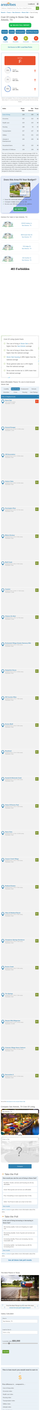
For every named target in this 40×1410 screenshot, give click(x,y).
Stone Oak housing (13, 357)
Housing (24, 392)
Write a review (6, 1209)
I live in (4, 1318)
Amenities (6, 392)
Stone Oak (25, 12)
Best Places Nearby (32, 32)
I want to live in (6, 1329)
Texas (9, 12)
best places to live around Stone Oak (16, 1101)
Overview (4, 32)
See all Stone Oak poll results (20, 1260)
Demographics (20, 32)
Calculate (5, 1351)
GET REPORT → (20, 209)
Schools (34, 389)
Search (3, 12)
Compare (20, 1166)
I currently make (11, 1341)
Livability (30, 4)
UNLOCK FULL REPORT (21, 25)
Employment (24, 389)
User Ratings (34, 392)
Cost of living (6, 114)
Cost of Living (15, 389)
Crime (15, 392)
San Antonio (16, 12)
